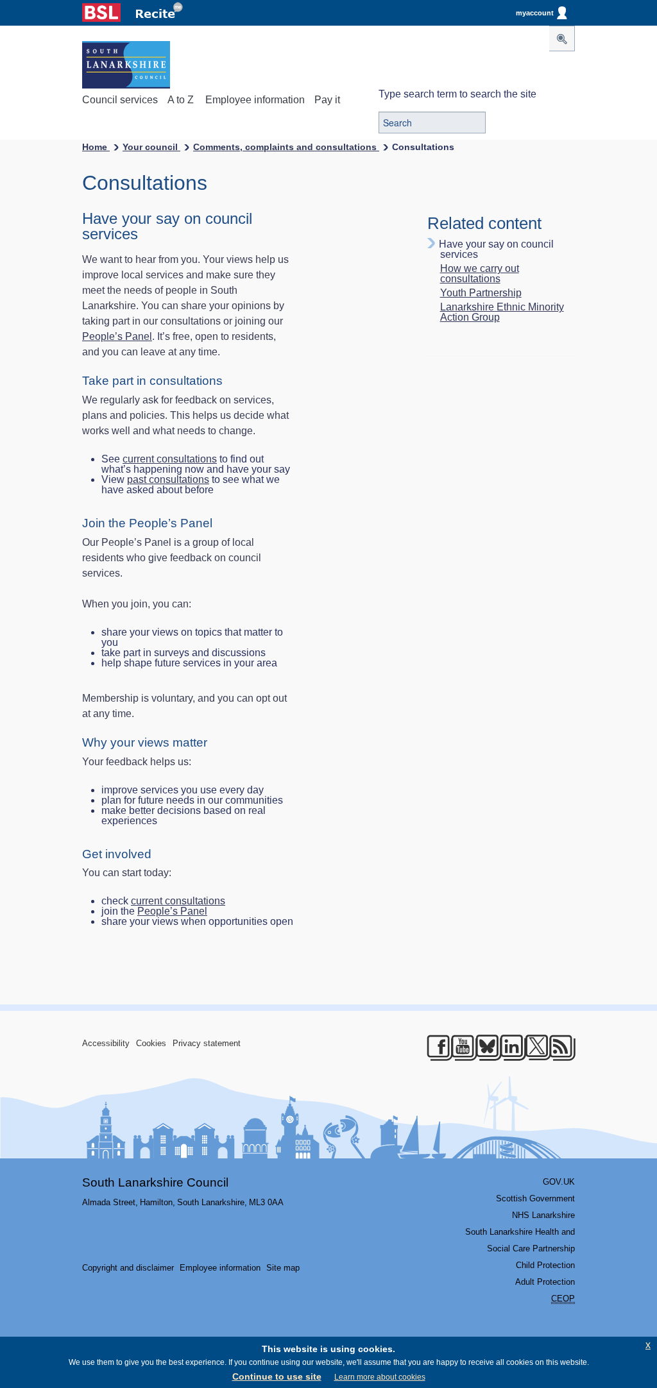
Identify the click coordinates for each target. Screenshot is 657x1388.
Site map (283, 1268)
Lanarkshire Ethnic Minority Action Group (502, 312)
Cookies (151, 1043)
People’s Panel (117, 336)
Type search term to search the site (457, 94)
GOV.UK (559, 1182)
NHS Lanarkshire (543, 1215)
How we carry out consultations (479, 274)
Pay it (327, 99)
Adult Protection (545, 1282)
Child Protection (545, 1265)
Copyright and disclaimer (128, 1268)
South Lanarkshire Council (155, 1182)
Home (96, 147)
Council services (120, 99)
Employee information (255, 99)
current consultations (170, 458)
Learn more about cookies (379, 1377)
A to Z (180, 99)
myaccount (535, 13)
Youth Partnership (481, 293)
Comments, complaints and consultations (286, 147)
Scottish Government (535, 1198)
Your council (151, 147)
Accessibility (106, 1043)
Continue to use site (276, 1376)
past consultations (168, 479)
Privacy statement (207, 1043)
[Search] (562, 38)
